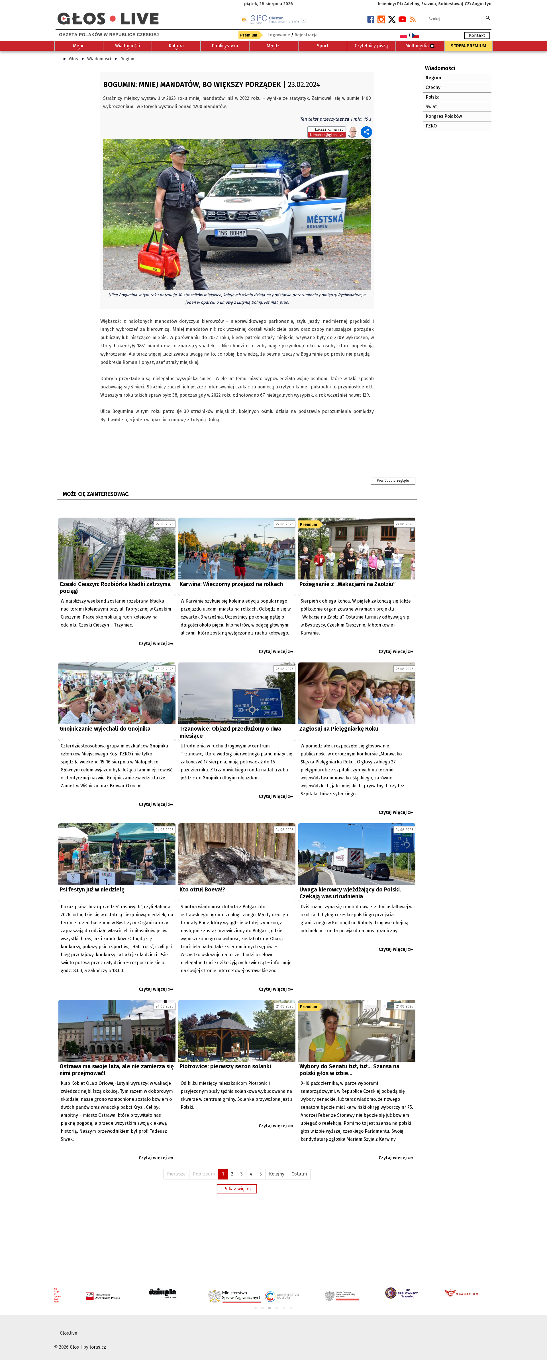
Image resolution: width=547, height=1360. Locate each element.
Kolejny (276, 1174)
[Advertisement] (237, 1239)
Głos (73, 58)
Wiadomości (99, 58)
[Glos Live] (108, 16)
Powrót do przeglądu (393, 481)
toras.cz (97, 1347)
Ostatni (299, 1174)
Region (127, 58)
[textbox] (454, 19)
